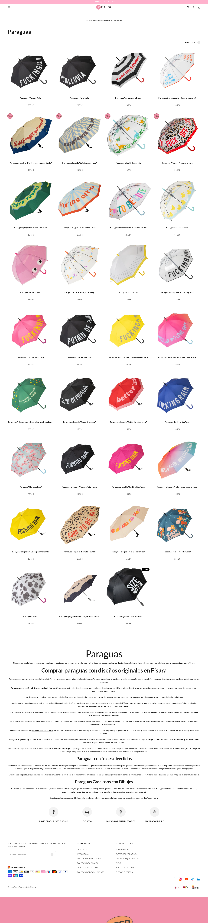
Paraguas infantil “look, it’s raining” (79, 292)
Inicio (88, 20)
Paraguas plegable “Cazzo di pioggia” (79, 422)
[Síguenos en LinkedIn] (198, 879)
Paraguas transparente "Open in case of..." (177, 98)
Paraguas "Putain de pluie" (79, 357)
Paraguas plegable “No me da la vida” (128, 552)
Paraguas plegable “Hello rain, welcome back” (177, 487)
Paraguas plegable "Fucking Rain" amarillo (30, 552)
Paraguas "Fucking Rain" (30, 98)
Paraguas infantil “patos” (177, 228)
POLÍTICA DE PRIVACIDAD (89, 858)
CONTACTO (82, 849)
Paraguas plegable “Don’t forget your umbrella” (31, 163)
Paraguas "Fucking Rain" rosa (31, 357)
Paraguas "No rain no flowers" (177, 552)
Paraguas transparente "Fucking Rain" (177, 292)
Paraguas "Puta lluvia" (79, 98)
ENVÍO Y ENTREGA (124, 872)
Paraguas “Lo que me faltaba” (128, 98)
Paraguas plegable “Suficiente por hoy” (79, 163)
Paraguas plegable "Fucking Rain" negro (79, 487)
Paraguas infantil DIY (128, 292)
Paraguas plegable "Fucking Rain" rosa (128, 487)
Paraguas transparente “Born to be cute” (128, 228)
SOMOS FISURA (123, 849)
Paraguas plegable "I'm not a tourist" (30, 228)
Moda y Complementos (102, 20)
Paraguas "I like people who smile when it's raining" (30, 422)
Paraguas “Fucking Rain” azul (177, 422)
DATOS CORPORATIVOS (126, 854)
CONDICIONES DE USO (87, 867)
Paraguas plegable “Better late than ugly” (128, 422)
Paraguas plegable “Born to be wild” (80, 552)
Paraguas (118, 20)
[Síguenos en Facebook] (174, 879)
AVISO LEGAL (83, 854)
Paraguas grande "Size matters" (128, 616)
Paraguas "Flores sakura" (31, 487)
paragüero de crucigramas (42, 730)
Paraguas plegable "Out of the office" (79, 228)
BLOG (118, 863)
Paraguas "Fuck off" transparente (177, 163)
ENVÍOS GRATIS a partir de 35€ (104, 2)
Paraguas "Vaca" (30, 616)
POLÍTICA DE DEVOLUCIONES (90, 872)
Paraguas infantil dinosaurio (128, 163)
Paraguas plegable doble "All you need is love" (79, 616)
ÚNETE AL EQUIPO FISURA (128, 858)
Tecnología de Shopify (27, 887)
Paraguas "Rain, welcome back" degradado (177, 357)
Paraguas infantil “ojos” (30, 292)
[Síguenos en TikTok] (192, 879)
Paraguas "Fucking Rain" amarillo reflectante (128, 357)
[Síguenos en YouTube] (186, 879)
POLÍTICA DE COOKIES (87, 863)
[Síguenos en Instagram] (180, 879)
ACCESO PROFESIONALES (127, 867)
